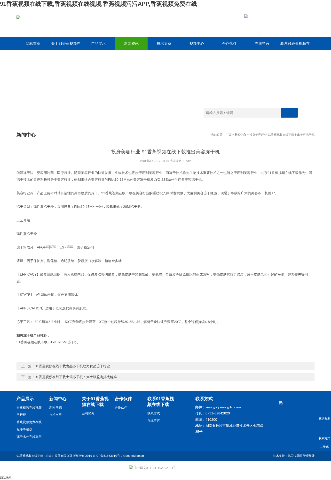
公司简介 (88, 413)
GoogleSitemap (133, 456)
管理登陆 (309, 456)
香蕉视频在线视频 (29, 407)
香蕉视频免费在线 (29, 422)
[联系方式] (324, 428)
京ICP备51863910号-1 (108, 456)
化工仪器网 (295, 456)
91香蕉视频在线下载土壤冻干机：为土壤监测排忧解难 (76, 377)
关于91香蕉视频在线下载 (65, 45)
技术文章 (164, 43)
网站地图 (6, 478)
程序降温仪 (24, 429)
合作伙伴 (229, 43)
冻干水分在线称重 (29, 436)
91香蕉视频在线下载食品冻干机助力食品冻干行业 (72, 366)
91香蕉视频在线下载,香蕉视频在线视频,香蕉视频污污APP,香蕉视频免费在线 (98, 3)
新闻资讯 (131, 43)
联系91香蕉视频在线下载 (295, 45)
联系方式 (153, 413)
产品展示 (98, 43)
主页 (228, 134)
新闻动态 (55, 407)
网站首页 (33, 43)
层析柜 (21, 415)
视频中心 (196, 43)
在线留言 (262, 43)
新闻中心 (240, 134)
